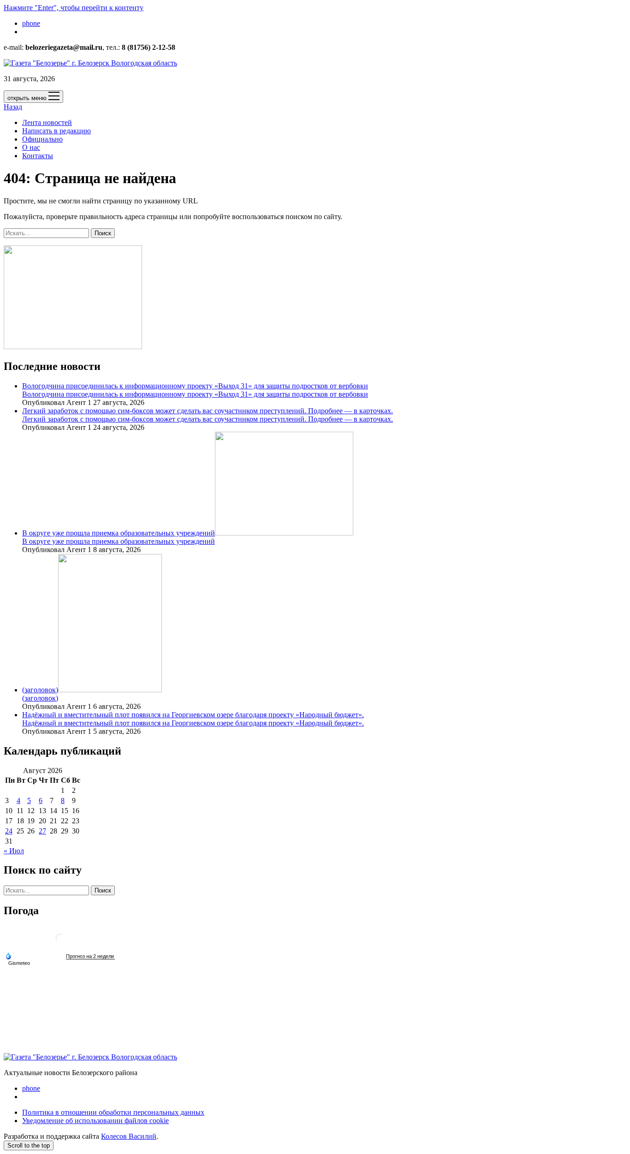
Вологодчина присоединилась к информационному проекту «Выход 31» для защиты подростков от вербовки (195, 386)
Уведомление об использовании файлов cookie (95, 1120)
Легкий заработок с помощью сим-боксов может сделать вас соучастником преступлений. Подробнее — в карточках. (207, 411)
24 (8, 831)
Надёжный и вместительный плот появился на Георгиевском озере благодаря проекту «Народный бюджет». (193, 715)
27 (42, 831)
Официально (42, 139)
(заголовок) (40, 690)
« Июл (14, 851)
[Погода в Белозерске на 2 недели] (90, 956)
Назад (13, 107)
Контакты (37, 156)
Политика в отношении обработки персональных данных (113, 1112)
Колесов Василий (128, 1136)
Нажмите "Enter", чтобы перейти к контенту (73, 8)
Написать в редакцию (56, 131)
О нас (31, 147)
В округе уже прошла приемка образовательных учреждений (118, 533)
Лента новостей (47, 122)
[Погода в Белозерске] (60, 942)
